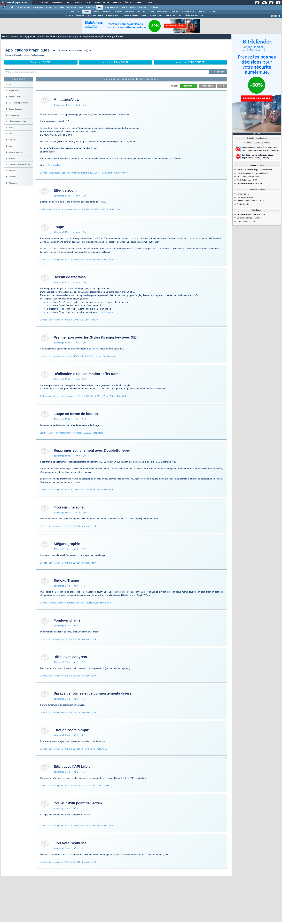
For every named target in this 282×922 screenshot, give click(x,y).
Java (81, 7)
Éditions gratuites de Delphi (248, 218)
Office (133, 7)
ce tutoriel (93, 349)
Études (128, 2)
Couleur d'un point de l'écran (78, 803)
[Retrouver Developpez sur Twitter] (275, 16)
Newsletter (102, 2)
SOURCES (170, 16)
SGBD (124, 7)
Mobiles (142, 7)
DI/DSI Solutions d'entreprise (30, 7)
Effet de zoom (65, 190)
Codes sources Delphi (67, 36)
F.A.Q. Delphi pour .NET (247, 180)
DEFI (180, 16)
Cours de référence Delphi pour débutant (254, 170)
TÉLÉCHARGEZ (191, 16)
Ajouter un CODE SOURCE (190, 62)
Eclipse (96, 12)
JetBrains (106, 12)
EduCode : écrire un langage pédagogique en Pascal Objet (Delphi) (258, 156)
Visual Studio (163, 12)
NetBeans (129, 12)
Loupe (59, 227)
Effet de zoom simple (71, 730)
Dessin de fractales (70, 277)
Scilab (151, 12)
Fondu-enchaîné (67, 620)
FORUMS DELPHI (95, 16)
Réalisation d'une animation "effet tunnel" (88, 374)
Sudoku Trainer (66, 580)
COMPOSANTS (157, 16)
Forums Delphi (243, 194)
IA (56, 7)
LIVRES (144, 16)
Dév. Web (90, 7)
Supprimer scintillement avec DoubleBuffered (92, 450)
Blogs (78, 2)
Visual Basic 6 (188, 12)
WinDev (175, 12)
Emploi (116, 2)
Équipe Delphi (243, 204)
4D (79, 12)
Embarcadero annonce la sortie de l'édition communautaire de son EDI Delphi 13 (260, 149)
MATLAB (141, 12)
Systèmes (153, 7)
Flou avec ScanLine (70, 843)
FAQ (69, 2)
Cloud (48, 7)
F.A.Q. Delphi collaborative (248, 177)
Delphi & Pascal (44, 36)
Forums (43, 2)
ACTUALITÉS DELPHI (75, 16)
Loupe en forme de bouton (76, 414)
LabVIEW (118, 12)
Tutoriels (57, 2)
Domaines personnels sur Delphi (250, 201)
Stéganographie (67, 544)
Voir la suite (54, 165)
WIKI (203, 16)
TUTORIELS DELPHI (129, 16)
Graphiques (88, 36)
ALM (62, 7)
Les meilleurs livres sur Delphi (249, 183)
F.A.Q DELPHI (112, 16)
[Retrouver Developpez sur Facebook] (279, 16)
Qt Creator (212, 12)
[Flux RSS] (272, 16)
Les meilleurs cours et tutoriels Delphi (253, 173)
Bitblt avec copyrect (70, 657)
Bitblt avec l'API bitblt (72, 766)
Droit (139, 2)
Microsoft (71, 7)
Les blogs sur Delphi (245, 197)
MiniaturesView (66, 100)
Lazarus (201, 12)
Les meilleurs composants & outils (251, 214)
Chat (88, 2)
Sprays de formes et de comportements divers (93, 693)
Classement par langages (19, 36)
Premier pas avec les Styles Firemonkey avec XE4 (96, 337)
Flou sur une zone (69, 507)
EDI (99, 7)
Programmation (111, 7)
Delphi (86, 12)
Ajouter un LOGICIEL (41, 62)
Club (149, 2)
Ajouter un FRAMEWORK (115, 62)
